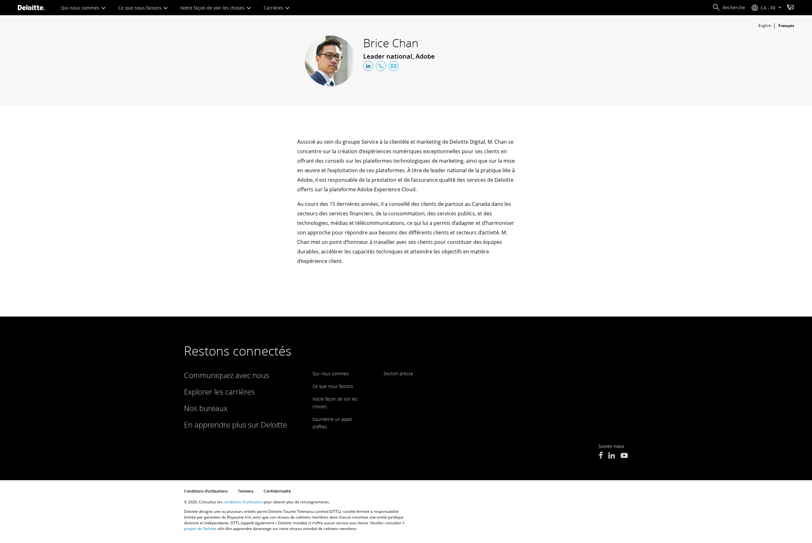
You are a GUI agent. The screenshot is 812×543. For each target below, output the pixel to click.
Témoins (245, 491)
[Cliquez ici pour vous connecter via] (381, 66)
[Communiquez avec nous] (790, 7)
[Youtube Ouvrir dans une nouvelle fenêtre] (624, 456)
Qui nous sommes (81, 8)
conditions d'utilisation (243, 502)
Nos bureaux (205, 408)
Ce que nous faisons (140, 8)
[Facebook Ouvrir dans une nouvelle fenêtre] (601, 456)
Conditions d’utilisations (206, 491)
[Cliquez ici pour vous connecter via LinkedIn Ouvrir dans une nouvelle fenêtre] (368, 66)
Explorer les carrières (219, 391)
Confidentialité (277, 491)
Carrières (274, 8)
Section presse (398, 373)
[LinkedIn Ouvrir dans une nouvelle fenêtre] (611, 456)
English (764, 25)
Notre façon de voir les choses (213, 8)
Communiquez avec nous (226, 375)
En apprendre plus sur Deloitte (235, 424)
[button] (728, 7)
